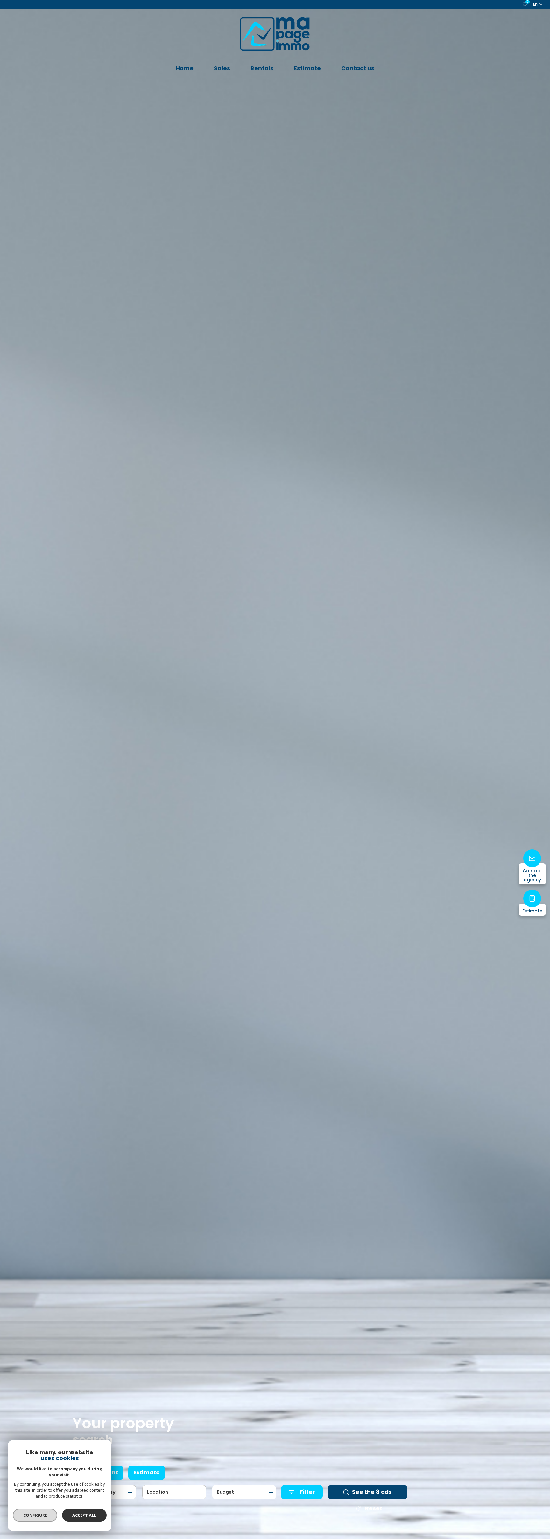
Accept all (84, 1515)
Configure (35, 1515)
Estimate (146, 1472)
